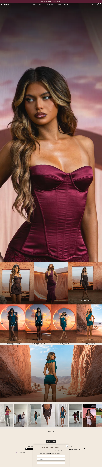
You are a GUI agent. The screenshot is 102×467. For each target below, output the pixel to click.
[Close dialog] (67, 446)
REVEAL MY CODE (51, 462)
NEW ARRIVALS (51, 414)
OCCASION (66, 4)
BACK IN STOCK (49, 4)
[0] (97, 4)
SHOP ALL (41, 4)
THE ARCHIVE (59, 4)
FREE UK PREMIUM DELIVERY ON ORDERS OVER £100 (51, 1)
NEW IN (34, 4)
